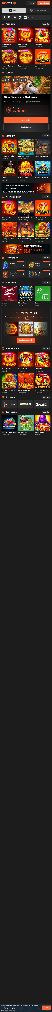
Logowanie (31, 3)
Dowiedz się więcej (10, 1010)
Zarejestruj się (43, 3)
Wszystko (46, 24)
